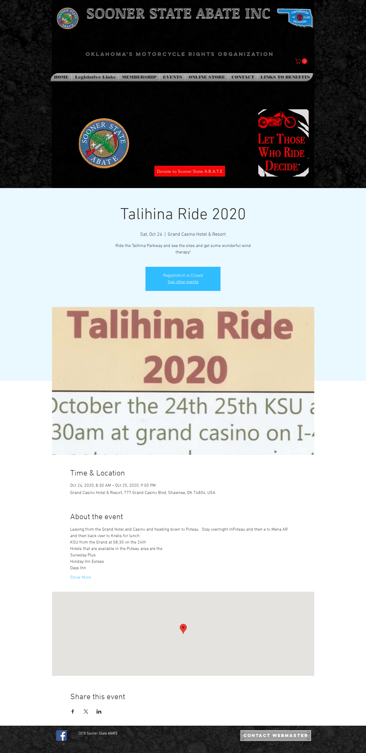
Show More (80, 577)
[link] (302, 61)
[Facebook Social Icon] (61, 735)
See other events (183, 282)
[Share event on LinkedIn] (99, 711)
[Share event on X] (85, 711)
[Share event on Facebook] (72, 711)
